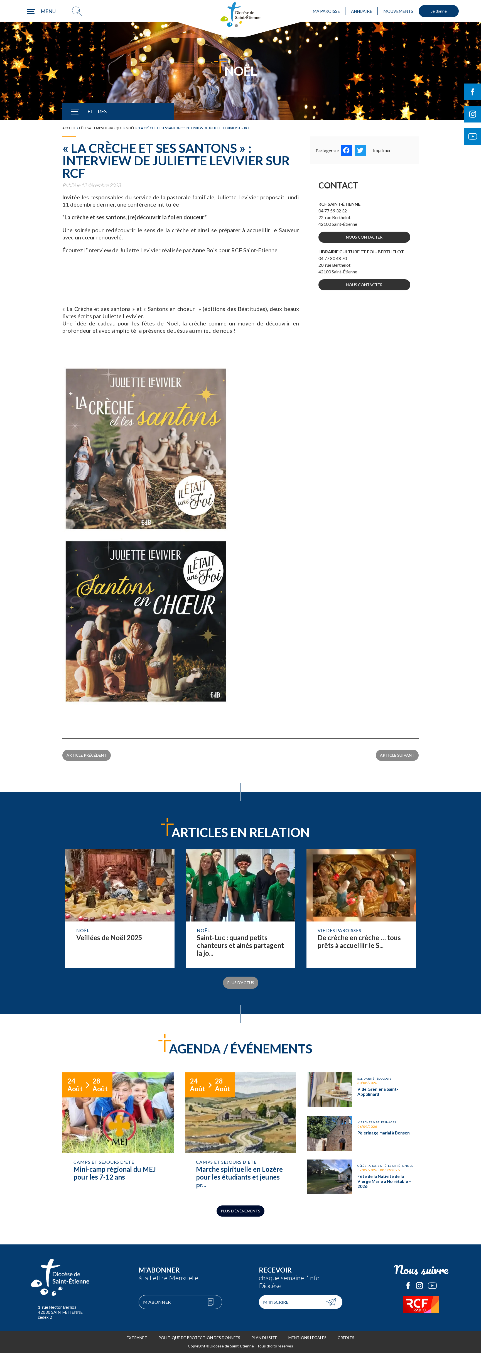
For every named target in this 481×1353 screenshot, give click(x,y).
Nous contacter (364, 237)
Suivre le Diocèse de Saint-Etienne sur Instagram (472, 114)
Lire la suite (120, 908)
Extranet (137, 1337)
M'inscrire (275, 1302)
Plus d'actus (240, 982)
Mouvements (398, 11)
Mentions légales (307, 1337)
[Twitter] (360, 150)
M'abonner (157, 1302)
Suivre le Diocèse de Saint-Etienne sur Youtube (472, 136)
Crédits (346, 1337)
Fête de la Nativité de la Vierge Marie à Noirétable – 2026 (363, 1177)
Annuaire (361, 11)
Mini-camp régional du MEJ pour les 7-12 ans (118, 1133)
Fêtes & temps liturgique (101, 128)
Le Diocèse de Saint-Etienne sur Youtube (432, 1286)
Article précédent (87, 755)
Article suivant (397, 755)
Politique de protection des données (199, 1337)
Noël (130, 128)
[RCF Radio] (421, 1304)
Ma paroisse (326, 11)
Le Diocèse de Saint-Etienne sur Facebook (408, 1286)
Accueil (69, 128)
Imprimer (382, 150)
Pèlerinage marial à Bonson (363, 1133)
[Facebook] (346, 150)
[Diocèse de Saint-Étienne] (240, 15)
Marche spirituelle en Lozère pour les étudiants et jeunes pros (240, 1133)
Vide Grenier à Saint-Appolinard (363, 1089)
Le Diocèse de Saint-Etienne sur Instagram (419, 1286)
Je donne (439, 11)
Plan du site (264, 1337)
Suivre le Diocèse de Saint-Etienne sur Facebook (472, 92)
